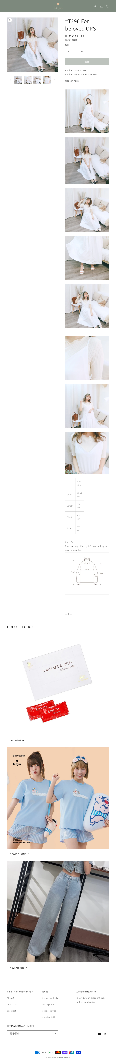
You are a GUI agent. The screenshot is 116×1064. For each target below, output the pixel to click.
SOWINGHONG (18, 854)
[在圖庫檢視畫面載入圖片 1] (18, 80)
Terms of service (48, 1011)
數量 (67, 45)
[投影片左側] (10, 80)
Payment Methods (49, 998)
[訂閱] (55, 1033)
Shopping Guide (48, 1017)
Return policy (47, 1004)
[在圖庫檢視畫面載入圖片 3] (37, 80)
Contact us (12, 1004)
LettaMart (15, 740)
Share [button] (71, 614)
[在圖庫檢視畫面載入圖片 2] (28, 80)
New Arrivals (17, 967)
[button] (8, 6)
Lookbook (11, 1011)
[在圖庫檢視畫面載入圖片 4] (47, 80)
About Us (11, 998)
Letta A (53, 1057)
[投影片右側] (55, 80)
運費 (76, 40)
